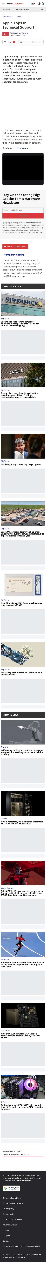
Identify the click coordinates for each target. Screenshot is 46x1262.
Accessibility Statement (12, 1219)
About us (6, 1230)
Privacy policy (8, 1209)
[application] (23, 167)
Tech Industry (8, 16)
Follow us (26, 42)
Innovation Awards (23, 10)
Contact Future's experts (13, 1203)
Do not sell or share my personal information (21, 1246)
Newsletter (38, 42)
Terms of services (31, 223)
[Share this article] (4, 42)
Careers (6, 1241)
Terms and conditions (12, 1198)
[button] (43, 3)
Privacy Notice (35, 225)
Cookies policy (8, 1214)
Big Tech (19, 16)
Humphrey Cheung (20, 33)
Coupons (6, 1235)
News (5, 34)
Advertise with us (10, 1225)
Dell (4, 133)
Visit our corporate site (21, 1180)
